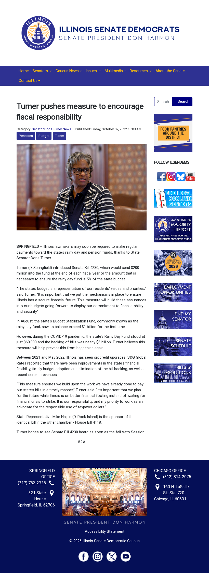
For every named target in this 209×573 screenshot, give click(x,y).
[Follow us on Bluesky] (180, 176)
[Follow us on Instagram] (171, 176)
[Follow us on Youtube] (126, 554)
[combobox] (163, 101)
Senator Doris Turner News (51, 129)
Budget (43, 136)
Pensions (26, 136)
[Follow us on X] (114, 554)
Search (183, 101)
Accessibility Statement (104, 531)
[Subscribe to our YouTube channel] (190, 176)
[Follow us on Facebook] (161, 176)
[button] (42, 71)
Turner (59, 136)
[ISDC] (103, 32)
